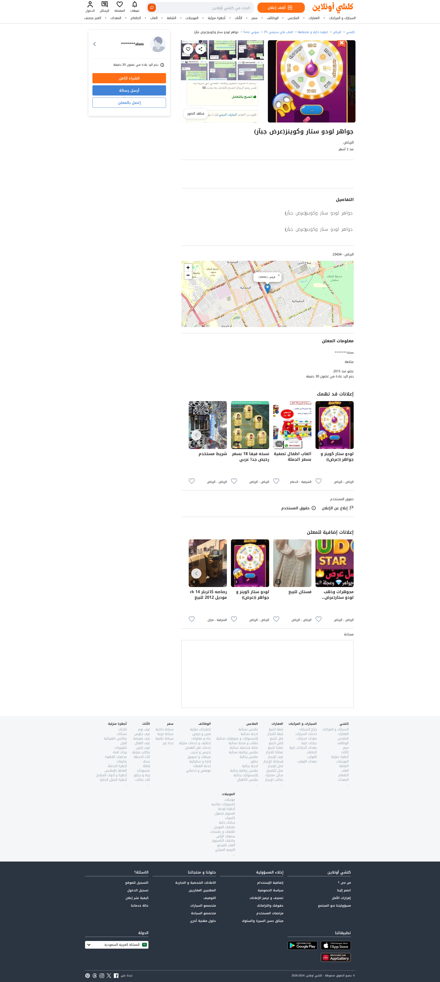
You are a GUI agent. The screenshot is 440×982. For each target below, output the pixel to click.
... (347, 784)
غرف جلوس (142, 734)
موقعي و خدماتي (198, 770)
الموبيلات (192, 18)
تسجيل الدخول (137, 890)
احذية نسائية (249, 734)
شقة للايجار (275, 734)
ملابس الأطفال (247, 779)
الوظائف (273, 18)
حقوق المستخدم (295, 508)
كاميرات (230, 818)
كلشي (350, 32)
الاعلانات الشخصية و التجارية (195, 882)
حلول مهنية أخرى (203, 921)
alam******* (344, 352)
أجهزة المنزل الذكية (113, 779)
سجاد (146, 761)
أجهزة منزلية (216, 18)
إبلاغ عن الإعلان (335, 508)
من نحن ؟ (344, 882)
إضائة (146, 766)
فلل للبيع (276, 738)
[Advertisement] (267, 175)
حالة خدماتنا (139, 905)
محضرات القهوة (116, 757)
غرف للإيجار (275, 757)
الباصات (312, 752)
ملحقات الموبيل (224, 827)
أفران (123, 743)
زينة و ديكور (142, 775)
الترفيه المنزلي (225, 850)
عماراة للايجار (274, 752)
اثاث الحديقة (142, 757)
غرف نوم (144, 729)
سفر (254, 18)
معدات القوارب (307, 761)
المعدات (116, 18)
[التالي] (196, 435)
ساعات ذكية (227, 822)
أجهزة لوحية (226, 809)
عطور (254, 761)
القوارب (312, 757)
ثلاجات (122, 729)
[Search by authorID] (158, 44)
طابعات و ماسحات (222, 831)
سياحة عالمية (164, 738)
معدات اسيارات (307, 738)
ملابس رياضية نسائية (243, 752)
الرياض (337, 32)
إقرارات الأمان (341, 898)
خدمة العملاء (202, 766)
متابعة (349, 361)
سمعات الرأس (225, 836)
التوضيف (209, 898)
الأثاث (238, 18)
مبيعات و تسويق (199, 757)
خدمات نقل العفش (198, 747)
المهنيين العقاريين (202, 890)
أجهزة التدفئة (117, 766)
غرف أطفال (142, 743)
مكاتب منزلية (141, 752)
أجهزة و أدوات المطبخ (112, 775)
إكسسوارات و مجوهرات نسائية (237, 738)
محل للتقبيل (274, 770)
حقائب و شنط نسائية (243, 743)
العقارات (314, 18)
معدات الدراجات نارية (303, 747)
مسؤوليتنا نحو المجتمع (334, 905)
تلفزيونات (120, 747)
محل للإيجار (275, 766)
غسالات (122, 734)
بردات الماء (120, 752)
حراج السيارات (308, 729)
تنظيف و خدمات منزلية (195, 743)
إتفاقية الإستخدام (270, 882)
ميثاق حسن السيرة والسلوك (262, 921)
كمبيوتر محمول (225, 813)
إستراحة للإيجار (273, 761)
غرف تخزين (143, 747)
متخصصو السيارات (203, 905)
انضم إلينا (344, 890)
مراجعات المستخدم (269, 913)
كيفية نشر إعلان (137, 898)
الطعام (136, 18)
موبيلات (229, 799)
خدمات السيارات (306, 734)
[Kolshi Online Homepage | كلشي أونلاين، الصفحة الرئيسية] (329, 7)
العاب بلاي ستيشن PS (278, 32)
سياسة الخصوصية (270, 890)
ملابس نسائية (248, 729)
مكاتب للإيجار (274, 779)
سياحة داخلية (164, 729)
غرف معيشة (141, 738)
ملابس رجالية (249, 757)
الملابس (293, 18)
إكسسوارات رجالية (245, 775)
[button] (267, 288)
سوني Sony (251, 32)
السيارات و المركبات (342, 18)
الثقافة (171, 18)
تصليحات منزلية (200, 729)
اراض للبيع (276, 743)
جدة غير (168, 743)
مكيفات (121, 761)
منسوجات (143, 770)
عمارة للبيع (275, 747)
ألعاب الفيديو (226, 845)
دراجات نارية (309, 743)
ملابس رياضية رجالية (244, 770)
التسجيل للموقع (136, 882)
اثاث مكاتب (142, 779)
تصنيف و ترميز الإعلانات (266, 898)
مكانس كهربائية (115, 738)
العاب (154, 18)
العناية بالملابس (115, 770)
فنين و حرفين (201, 734)
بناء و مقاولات (201, 738)
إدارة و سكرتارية (200, 761)
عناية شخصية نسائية (244, 747)
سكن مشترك (274, 775)
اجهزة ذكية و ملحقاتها (313, 32)
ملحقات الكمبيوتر (223, 840)
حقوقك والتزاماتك (270, 905)
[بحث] (152, 8)
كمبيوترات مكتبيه (223, 804)
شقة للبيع (276, 729)
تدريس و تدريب (200, 752)
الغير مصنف (92, 18)
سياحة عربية (165, 734)
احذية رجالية (250, 766)
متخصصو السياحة (203, 913)
